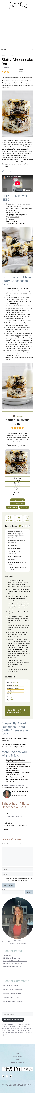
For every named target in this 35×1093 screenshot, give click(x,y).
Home (3, 55)
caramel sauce (17, 223)
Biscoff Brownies (12, 768)
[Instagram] (3, 1076)
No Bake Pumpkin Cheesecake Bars (18, 762)
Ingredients (9, 520)
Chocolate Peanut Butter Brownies (18, 766)
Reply (6, 829)
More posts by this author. (19, 795)
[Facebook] (7, 1076)
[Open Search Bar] (33, 49)
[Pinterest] (11, 1076)
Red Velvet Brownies (13, 775)
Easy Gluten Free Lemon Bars (16, 777)
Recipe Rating (6, 844)
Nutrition (27, 520)
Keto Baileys (18, 989)
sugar (13, 210)
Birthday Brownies (12, 770)
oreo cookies (12, 221)
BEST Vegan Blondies (15, 1001)
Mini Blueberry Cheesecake (15, 764)
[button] (27, 532)
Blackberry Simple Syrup (12, 958)
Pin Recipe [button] (23, 445)
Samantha (7, 787)
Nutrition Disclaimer (17, 1062)
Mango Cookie (16, 993)
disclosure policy (28, 77)
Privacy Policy (17, 1056)
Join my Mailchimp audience (13, 1020)
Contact (17, 1059)
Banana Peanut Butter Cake (12, 966)
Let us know (11, 712)
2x (23, 526)
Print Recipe (12, 445)
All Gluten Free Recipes (10, 785)
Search (4, 889)
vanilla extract (14, 217)
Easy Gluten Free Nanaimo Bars (17, 779)
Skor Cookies (13, 985)
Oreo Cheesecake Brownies (15, 760)
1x (20, 526)
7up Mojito (7, 955)
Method (19, 520)
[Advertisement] (17, 28)
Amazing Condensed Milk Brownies (18, 773)
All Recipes (10, 781)
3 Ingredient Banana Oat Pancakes (15, 961)
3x (26, 526)
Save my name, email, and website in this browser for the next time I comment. (18, 879)
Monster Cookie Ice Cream (12, 964)
